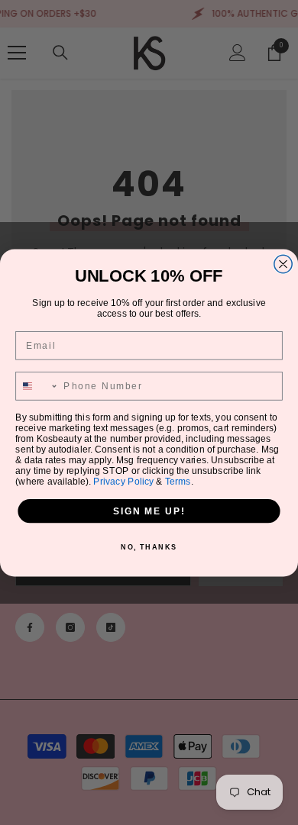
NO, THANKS (149, 547)
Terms (178, 481)
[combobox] (37, 385)
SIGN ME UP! (149, 510)
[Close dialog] (283, 263)
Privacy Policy (123, 481)
